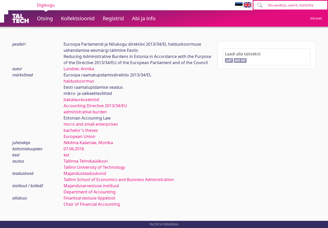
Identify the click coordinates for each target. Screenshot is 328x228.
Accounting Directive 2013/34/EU (95, 105)
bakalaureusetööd (81, 99)
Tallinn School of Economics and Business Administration (119, 179)
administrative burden (85, 112)
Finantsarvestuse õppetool (89, 198)
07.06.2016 (74, 149)
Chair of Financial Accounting (92, 204)
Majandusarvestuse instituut (91, 186)
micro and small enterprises (91, 124)
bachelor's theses (81, 130)
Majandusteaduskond (85, 173)
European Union (79, 136)
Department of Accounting (90, 192)
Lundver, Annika (79, 69)
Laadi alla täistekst (243, 57)
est (66, 155)
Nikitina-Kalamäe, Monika (88, 142)
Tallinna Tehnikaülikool (86, 161)
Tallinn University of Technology (94, 167)
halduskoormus (79, 81)
